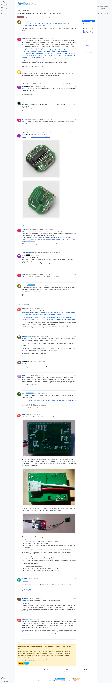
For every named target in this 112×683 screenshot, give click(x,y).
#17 (75, 414)
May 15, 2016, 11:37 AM (37, 598)
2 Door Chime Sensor (26, 589)
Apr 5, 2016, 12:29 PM (46, 119)
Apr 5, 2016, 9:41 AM (35, 21)
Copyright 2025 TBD (41, 680)
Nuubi (23, 71)
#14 (75, 361)
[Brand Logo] (27, 3)
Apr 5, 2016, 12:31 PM (40, 134)
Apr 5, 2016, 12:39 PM (40, 255)
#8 (75, 229)
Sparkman (24, 285)
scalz (23, 38)
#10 (75, 274)
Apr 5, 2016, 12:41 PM (46, 274)
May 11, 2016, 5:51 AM (39, 361)
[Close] (74, 647)
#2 (75, 38)
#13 (75, 336)
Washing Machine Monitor (27, 590)
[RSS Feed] (52, 17)
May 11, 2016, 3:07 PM (43, 393)
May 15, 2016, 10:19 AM (37, 578)
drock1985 (24, 578)
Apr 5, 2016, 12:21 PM (40, 86)
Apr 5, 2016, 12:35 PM (46, 229)
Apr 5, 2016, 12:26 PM (36, 102)
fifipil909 (24, 102)
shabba (24, 21)
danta (23, 308)
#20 (75, 619)
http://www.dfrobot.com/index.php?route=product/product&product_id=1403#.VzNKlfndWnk (49, 400)
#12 (75, 308)
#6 (75, 119)
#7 (75, 134)
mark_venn (24, 375)
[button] (8, 678)
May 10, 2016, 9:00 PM (35, 308)
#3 (75, 71)
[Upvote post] (69, 34)
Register (21, 663)
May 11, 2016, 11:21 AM (37, 375)
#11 (75, 285)
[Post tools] (74, 34)
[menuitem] (104, 2)
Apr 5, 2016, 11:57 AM (46, 38)
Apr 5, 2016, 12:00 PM (35, 71)
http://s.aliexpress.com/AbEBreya (40, 137)
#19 (75, 598)
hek (23, 361)
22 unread (86, 45)
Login (26, 663)
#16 (75, 393)
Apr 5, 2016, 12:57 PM (45, 285)
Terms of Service (72, 680)
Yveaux (24, 86)
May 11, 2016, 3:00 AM (42, 336)
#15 (75, 375)
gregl (23, 336)
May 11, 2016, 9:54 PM (35, 414)
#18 (75, 578)
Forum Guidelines (52, 680)
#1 (75, 21)
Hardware (21, 17)
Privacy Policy (62, 680)
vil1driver (24, 598)
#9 (75, 255)
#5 (75, 102)
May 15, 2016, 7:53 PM (35, 619)
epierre (24, 393)
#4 (75, 86)
